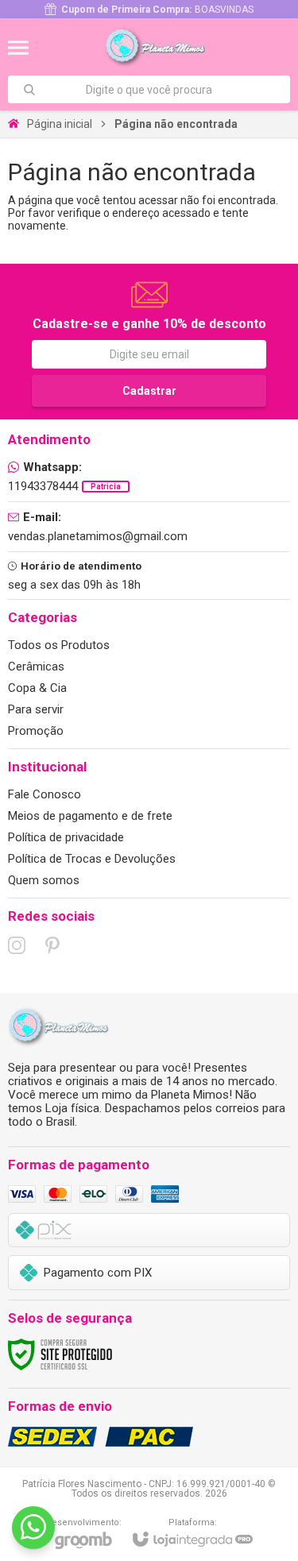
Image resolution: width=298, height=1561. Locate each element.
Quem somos (43, 880)
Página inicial (59, 124)
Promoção (36, 731)
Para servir (36, 709)
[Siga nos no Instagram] (16, 945)
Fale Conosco (44, 794)
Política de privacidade (66, 837)
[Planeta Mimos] (159, 47)
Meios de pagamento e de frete (90, 816)
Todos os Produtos (59, 645)
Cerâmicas (36, 666)
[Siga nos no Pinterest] (52, 945)
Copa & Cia (37, 688)
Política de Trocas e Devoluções (92, 859)
